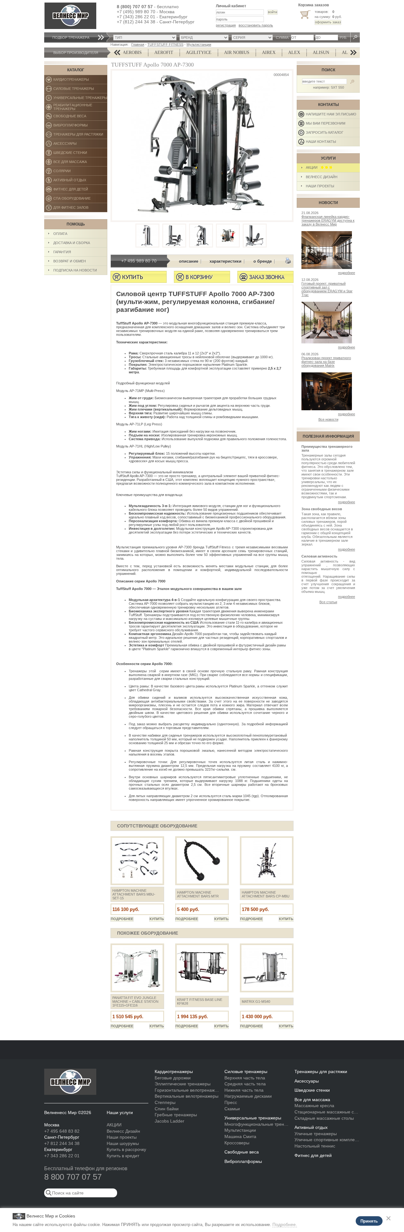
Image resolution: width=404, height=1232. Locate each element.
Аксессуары (80, 145)
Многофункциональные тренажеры (257, 1124)
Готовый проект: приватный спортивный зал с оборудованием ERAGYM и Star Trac (327, 289)
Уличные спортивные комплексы (327, 1139)
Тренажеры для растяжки (80, 135)
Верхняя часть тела (244, 1077)
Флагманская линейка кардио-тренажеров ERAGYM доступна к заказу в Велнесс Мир (327, 220)
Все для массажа (80, 163)
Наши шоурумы (123, 1143)
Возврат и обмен (69, 261)
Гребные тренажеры (176, 1114)
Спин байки (167, 1108)
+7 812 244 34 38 (62, 1143)
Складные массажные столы (324, 1118)
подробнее (346, 273)
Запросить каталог (324, 132)
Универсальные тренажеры (80, 99)
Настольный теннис (314, 1145)
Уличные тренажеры (315, 1133)
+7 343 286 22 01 (62, 1155)
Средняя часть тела (245, 1083)
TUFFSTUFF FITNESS (165, 44)
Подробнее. (284, 1224)
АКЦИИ (313, 167)
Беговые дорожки (173, 1077)
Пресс (230, 1102)
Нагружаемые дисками (248, 1096)
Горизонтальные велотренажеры (187, 1090)
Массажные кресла (314, 1105)
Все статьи (328, 602)
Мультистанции (199, 44)
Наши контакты (321, 141)
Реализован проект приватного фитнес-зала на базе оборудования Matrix (326, 361)
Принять (369, 1221)
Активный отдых (80, 181)
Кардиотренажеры (80, 81)
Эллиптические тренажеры (183, 1083)
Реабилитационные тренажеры (80, 107)
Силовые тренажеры (80, 90)
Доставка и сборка (71, 243)
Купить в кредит (123, 1155)
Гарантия (62, 252)
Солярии (80, 172)
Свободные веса (80, 117)
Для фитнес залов (73, 209)
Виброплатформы (70, 126)
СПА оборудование (80, 199)
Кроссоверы (236, 1142)
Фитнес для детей (80, 190)
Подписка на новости (75, 270)
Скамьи (232, 1108)
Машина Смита (240, 1136)
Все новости (328, 419)
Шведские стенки (80, 154)
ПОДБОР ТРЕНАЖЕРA (70, 37)
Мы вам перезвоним (325, 123)
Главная (137, 44)
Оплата (60, 234)
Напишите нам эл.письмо (331, 114)
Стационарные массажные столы (327, 1111)
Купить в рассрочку (126, 1149)
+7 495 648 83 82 (62, 1131)
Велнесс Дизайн (321, 177)
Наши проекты (320, 186)
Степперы (165, 1102)
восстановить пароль (256, 25)
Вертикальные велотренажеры (186, 1096)
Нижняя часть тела (244, 1090)
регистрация (226, 25)
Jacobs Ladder (169, 1121)
